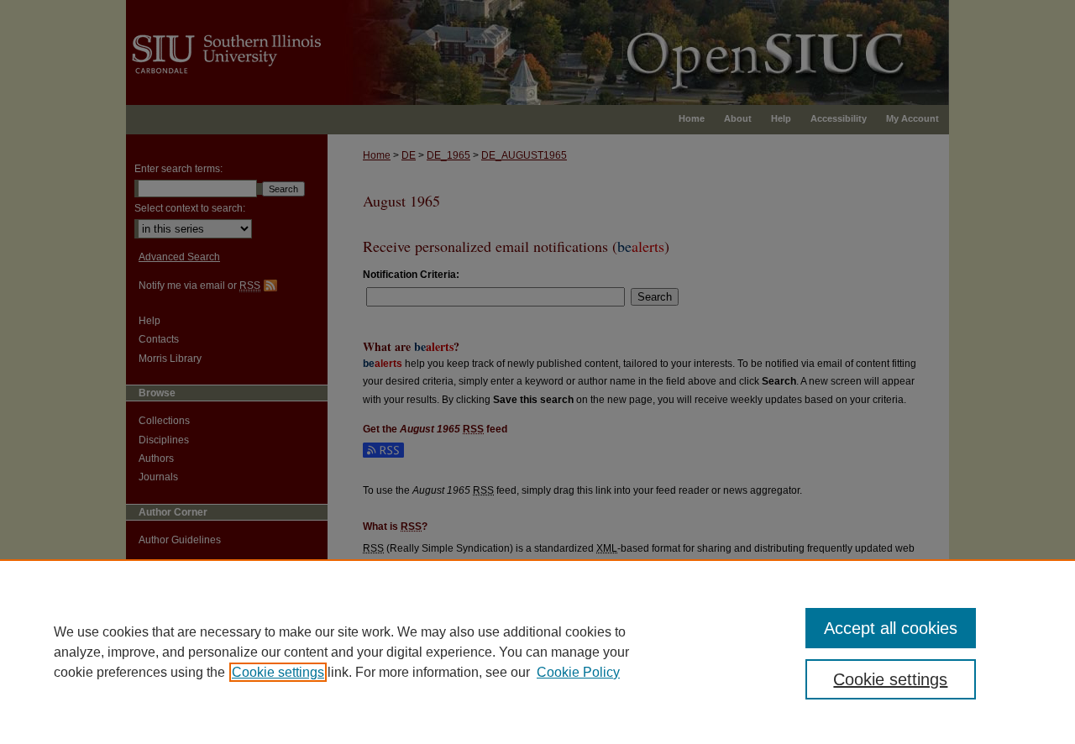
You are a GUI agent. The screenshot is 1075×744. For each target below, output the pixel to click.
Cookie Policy (578, 672)
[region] (537, 651)
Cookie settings (278, 672)
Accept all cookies (890, 628)
